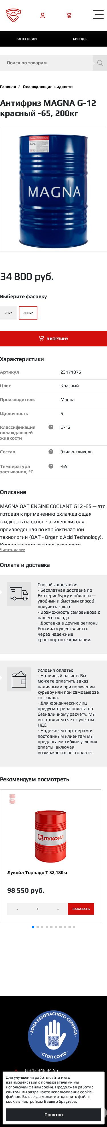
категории (27, 39)
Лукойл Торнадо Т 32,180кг (37, 872)
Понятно (54, 1114)
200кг (28, 313)
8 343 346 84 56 (41, 1070)
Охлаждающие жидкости (48, 86)
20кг (8, 313)
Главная (8, 86)
